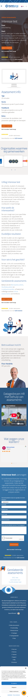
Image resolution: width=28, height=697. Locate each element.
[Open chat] (24, 693)
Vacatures (14, 662)
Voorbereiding (14, 628)
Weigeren (14, 687)
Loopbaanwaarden (7, 289)
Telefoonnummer (5, 519)
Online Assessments (14, 625)
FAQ (14, 659)
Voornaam (4, 504)
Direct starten (7, 48)
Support (14, 657)
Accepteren (14, 683)
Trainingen (14, 633)
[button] (26, 668)
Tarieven (14, 654)
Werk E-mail (4, 514)
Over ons (14, 649)
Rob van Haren (10, 447)
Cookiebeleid (9, 694)
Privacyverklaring (16, 694)
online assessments (9, 292)
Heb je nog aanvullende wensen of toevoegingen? (13, 525)
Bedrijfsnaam (4, 509)
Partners (14, 652)
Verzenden (14, 545)
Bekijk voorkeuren (14, 691)
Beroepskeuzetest (17, 285)
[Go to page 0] (11, 463)
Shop (14, 638)
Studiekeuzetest (7, 287)
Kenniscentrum (14, 630)
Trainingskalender (14, 635)
